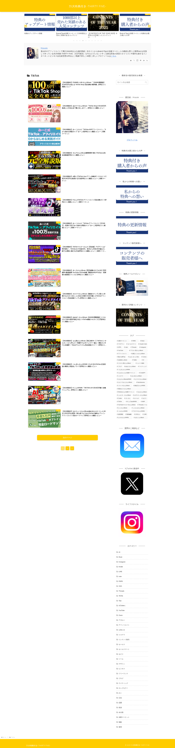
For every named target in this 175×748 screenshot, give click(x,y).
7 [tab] (92, 41)
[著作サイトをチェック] (131, 60)
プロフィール (132, 140)
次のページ (67, 438)
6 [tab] (89, 41)
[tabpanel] (40, 26)
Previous (25, 26)
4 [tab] (83, 41)
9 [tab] (98, 41)
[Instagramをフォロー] (137, 60)
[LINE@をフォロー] (140, 60)
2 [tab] (77, 41)
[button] (146, 82)
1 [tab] (74, 41)
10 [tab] (101, 41)
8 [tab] (95, 41)
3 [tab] (80, 41)
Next (149, 26)
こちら (113, 56)
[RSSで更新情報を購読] (147, 60)
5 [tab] (86, 41)
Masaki (44, 48)
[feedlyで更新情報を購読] (143, 60)
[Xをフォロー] (134, 60)
